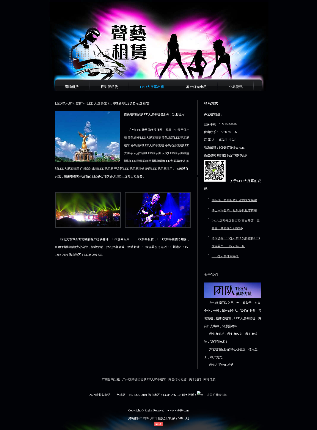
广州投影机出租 (132, 379)
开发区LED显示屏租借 (129, 168)
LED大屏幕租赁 (155, 379)
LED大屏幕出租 (152, 87)
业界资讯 (236, 87)
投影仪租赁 (109, 87)
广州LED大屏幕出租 (95, 103)
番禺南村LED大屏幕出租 (147, 145)
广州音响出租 (111, 379)
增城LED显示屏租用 (137, 161)
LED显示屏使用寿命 (225, 256)
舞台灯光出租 (196, 87)
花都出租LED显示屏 (147, 153)
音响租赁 (72, 87)
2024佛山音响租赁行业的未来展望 (234, 200)
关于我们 (195, 379)
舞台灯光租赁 (177, 379)
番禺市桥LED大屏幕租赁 (144, 137)
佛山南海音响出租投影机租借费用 (234, 210)
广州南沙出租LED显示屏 (96, 168)
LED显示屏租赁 (67, 103)
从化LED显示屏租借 (175, 153)
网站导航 (209, 379)
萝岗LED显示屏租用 (158, 168)
